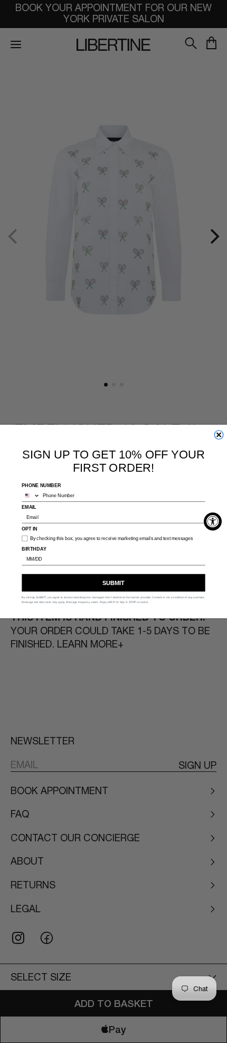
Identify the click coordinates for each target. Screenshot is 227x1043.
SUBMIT (113, 583)
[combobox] (31, 495)
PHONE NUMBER (41, 485)
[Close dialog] (218, 434)
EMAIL (29, 507)
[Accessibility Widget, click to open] (213, 521)
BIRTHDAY (34, 548)
